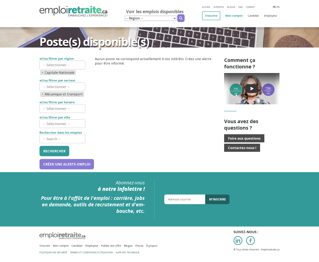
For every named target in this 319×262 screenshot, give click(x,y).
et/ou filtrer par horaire (57, 102)
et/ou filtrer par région (57, 59)
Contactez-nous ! (242, 148)
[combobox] (62, 65)
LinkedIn (238, 240)
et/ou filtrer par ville (55, 117)
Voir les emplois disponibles (154, 11)
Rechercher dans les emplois (61, 133)
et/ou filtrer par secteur (57, 80)
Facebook (250, 240)
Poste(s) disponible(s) (94, 41)
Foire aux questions (244, 138)
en (278, 7)
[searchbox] (62, 65)
